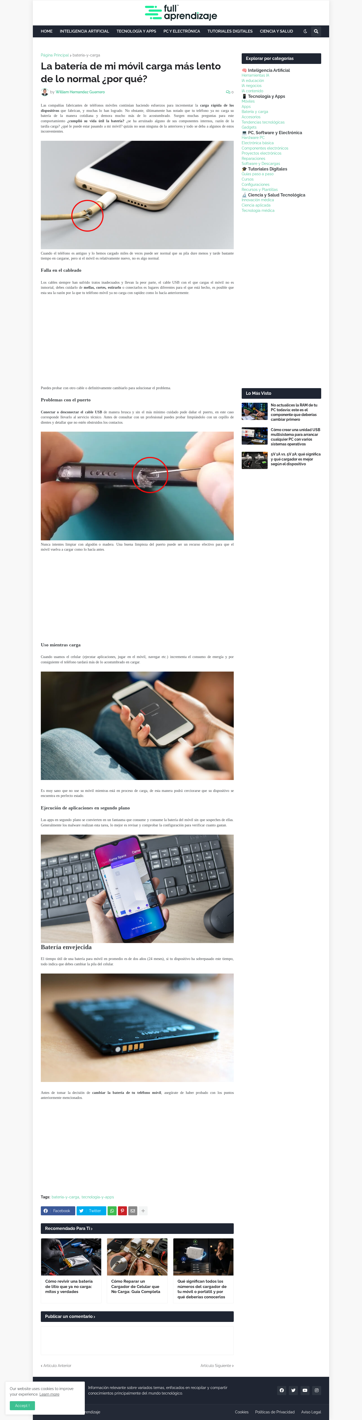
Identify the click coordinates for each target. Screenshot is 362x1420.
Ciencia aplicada (256, 205)
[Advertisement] (137, 340)
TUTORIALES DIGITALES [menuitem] (230, 31)
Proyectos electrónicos (261, 153)
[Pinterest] (122, 1210)
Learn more (49, 1394)
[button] (305, 32)
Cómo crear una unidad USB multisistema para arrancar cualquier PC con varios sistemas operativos (295, 437)
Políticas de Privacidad (275, 1412)
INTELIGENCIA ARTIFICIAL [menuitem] (84, 31)
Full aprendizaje (86, 1412)
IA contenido (252, 91)
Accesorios (251, 117)
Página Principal (55, 55)
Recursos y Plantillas (260, 189)
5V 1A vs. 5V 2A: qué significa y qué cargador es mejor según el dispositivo (296, 459)
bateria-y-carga (86, 55)
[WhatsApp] (112, 1210)
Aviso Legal (311, 1412)
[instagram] (316, 1390)
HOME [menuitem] (46, 31)
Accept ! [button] (22, 1406)
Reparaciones (253, 158)
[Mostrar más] (143, 1210)
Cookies (242, 1412)
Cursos (248, 179)
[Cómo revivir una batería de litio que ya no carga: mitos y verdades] (71, 1257)
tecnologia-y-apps (98, 1197)
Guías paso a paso (257, 174)
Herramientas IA (255, 75)
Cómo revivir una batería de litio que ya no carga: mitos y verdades (69, 1286)
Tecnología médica (258, 210)
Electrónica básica (258, 143)
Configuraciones (256, 184)
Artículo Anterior (57, 1366)
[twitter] (293, 1390)
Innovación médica (258, 200)
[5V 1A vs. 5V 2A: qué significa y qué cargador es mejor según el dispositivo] (255, 460)
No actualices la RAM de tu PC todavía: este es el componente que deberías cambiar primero (294, 412)
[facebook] (281, 1390)
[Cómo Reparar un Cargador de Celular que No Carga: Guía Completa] (137, 1257)
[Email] (132, 1210)
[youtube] (305, 1390)
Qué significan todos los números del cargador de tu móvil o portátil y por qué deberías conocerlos (202, 1289)
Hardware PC (253, 137)
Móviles (248, 101)
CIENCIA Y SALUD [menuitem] (276, 31)
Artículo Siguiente (216, 1366)
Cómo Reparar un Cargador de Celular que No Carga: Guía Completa (135, 1286)
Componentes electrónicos (265, 148)
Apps (246, 106)
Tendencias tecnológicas (263, 122)
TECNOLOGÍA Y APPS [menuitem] (136, 31)
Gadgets (249, 127)
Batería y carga (255, 111)
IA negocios (252, 86)
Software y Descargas (261, 163)
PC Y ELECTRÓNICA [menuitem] (182, 31)
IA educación (253, 80)
